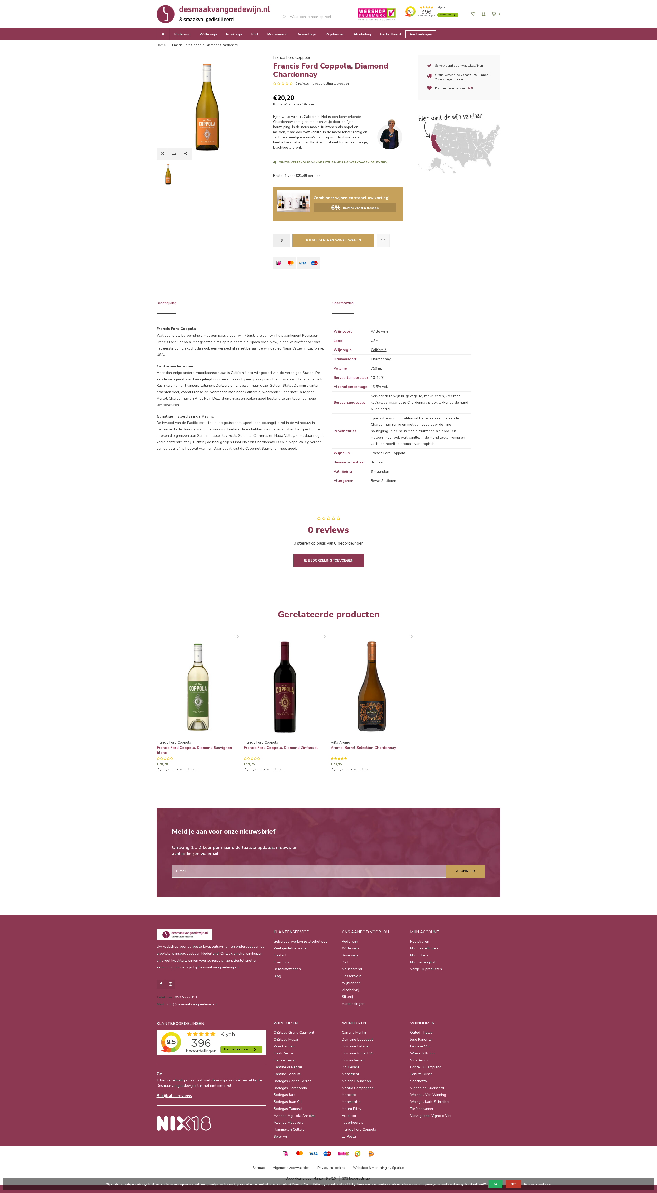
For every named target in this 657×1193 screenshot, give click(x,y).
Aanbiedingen (421, 34)
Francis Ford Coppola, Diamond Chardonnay (205, 45)
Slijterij (347, 996)
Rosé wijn (234, 34)
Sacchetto (418, 1081)
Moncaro (349, 1094)
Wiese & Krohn (422, 1053)
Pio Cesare (350, 1067)
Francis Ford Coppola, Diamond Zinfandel (281, 747)
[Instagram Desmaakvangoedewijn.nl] (170, 984)
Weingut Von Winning (428, 1094)
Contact (280, 955)
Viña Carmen (284, 1046)
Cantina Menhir (354, 1032)
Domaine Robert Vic (358, 1053)
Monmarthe (351, 1101)
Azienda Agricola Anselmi (294, 1115)
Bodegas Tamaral (288, 1108)
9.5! (470, 88)
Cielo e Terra (284, 1060)
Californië (379, 349)
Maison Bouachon (356, 1081)
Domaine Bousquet (357, 1039)
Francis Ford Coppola (291, 57)
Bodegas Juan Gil (288, 1101)
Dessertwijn (306, 34)
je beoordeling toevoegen (330, 84)
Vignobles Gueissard (427, 1087)
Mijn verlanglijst (423, 962)
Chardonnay (381, 359)
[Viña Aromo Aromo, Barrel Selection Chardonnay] (372, 687)
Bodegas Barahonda (290, 1087)
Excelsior (349, 1115)
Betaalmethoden (287, 969)
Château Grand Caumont (294, 1032)
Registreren (419, 941)
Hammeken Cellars (289, 1129)
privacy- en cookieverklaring (444, 1184)
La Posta (349, 1136)
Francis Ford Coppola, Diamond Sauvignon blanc (194, 750)
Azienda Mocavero (289, 1122)
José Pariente (421, 1039)
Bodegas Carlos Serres (292, 1081)
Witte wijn (208, 34)
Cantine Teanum (287, 1074)
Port (254, 34)
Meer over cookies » (537, 1184)
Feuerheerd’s (352, 1122)
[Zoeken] (286, 17)
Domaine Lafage (355, 1046)
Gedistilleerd (390, 34)
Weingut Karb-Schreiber (430, 1101)
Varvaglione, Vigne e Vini (430, 1115)
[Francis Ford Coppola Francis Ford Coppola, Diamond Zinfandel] (285, 687)
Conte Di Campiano (425, 1067)
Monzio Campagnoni (358, 1087)
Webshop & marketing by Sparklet (379, 1168)
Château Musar (286, 1039)
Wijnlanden (334, 34)
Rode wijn (182, 34)
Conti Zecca (283, 1053)
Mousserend (277, 34)
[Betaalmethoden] (279, 263)
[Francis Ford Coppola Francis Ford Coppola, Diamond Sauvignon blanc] (198, 687)
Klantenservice (291, 932)
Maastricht (350, 1074)
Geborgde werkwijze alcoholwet (300, 941)
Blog (277, 976)
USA (374, 340)
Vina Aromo (419, 1060)
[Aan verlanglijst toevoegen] (383, 240)
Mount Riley (351, 1108)
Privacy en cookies (331, 1168)
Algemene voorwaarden (291, 1168)
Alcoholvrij (362, 34)
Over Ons (281, 962)
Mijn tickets (419, 955)
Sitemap (259, 1168)
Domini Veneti (353, 1060)
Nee (513, 1184)
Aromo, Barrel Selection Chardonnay (363, 747)
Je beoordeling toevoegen (328, 560)
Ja (495, 1184)
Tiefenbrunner (421, 1108)
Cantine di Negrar (288, 1067)
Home (161, 45)
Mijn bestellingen (424, 948)
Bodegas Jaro (284, 1094)
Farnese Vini (420, 1046)
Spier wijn (282, 1136)
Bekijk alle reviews (174, 1095)
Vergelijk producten (426, 969)
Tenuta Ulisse (421, 1074)
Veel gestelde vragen (291, 948)
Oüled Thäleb (421, 1032)
